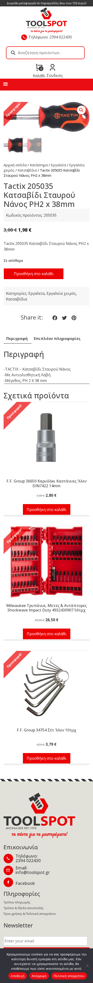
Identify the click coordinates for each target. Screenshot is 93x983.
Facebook (25, 883)
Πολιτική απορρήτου (69, 976)
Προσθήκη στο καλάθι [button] (47, 509)
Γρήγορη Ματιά (46, 440)
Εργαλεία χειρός (61, 293)
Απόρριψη (39, 976)
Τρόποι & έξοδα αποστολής (23, 908)
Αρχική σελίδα (15, 164)
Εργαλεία (58, 164)
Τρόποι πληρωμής (17, 902)
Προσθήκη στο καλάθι (34, 273)
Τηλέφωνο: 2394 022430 (50, 37)
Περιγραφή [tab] (17, 338)
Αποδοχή (18, 976)
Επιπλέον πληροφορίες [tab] (57, 338)
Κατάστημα (39, 164)
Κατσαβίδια (27, 170)
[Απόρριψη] (87, 965)
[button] (81, 110)
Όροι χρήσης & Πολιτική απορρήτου (30, 913)
